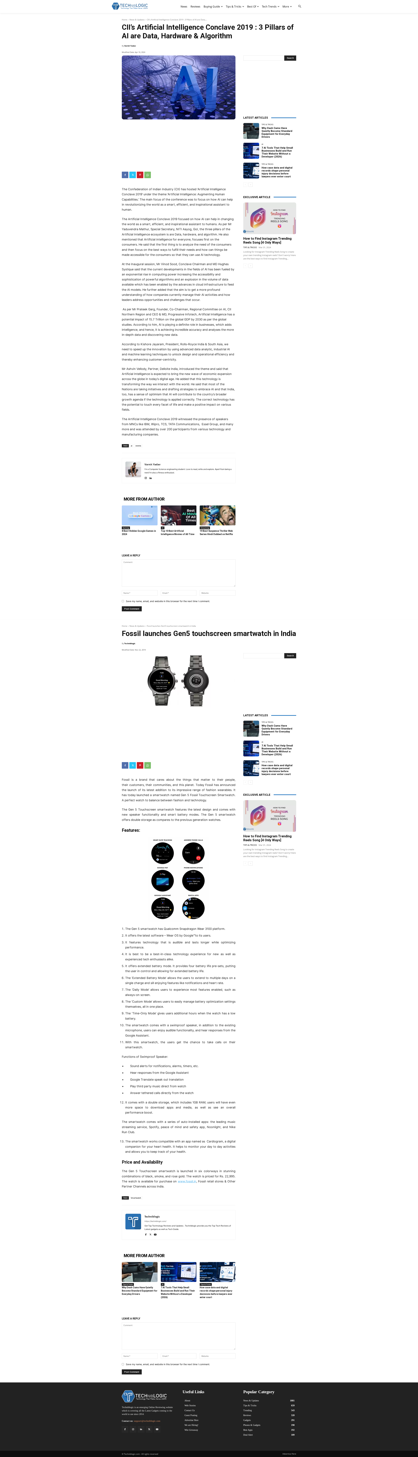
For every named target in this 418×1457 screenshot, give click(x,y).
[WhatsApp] (147, 175)
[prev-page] (245, 185)
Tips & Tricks (267, 124)
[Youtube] (157, 1429)
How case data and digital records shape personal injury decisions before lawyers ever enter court (277, 172)
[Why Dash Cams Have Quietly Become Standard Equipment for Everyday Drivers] (251, 131)
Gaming (126, 528)
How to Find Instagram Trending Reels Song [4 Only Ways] (267, 240)
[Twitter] (132, 175)
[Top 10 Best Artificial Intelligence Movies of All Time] (179, 515)
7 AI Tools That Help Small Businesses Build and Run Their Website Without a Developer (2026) (277, 152)
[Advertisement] (178, 144)
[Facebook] (125, 175)
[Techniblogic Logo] (130, 6)
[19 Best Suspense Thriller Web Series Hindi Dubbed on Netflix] (217, 515)
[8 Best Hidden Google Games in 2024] (140, 515)
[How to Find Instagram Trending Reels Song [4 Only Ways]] (269, 218)
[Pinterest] (140, 175)
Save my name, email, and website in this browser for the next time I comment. (168, 601)
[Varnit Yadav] (133, 471)
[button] (299, 6)
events (138, 445)
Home (124, 19)
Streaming (205, 528)
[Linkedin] (150, 477)
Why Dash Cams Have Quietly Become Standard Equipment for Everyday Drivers (277, 132)
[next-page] (251, 185)
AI (162, 528)
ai (131, 445)
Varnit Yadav (130, 46)
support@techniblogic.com (147, 1421)
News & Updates (137, 19)
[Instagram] (146, 477)
